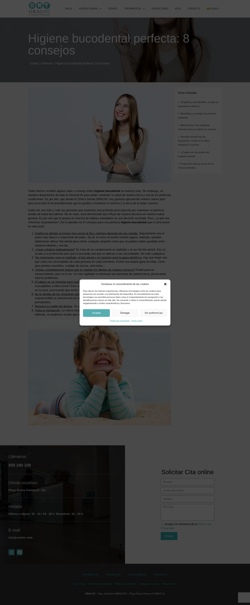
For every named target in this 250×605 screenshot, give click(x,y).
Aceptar (96, 313)
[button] (165, 284)
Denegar (125, 313)
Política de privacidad (120, 321)
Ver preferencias (154, 313)
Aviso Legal (136, 321)
